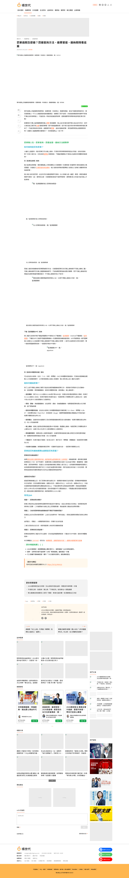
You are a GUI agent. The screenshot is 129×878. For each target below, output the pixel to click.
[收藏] (18, 126)
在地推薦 (35, 10)
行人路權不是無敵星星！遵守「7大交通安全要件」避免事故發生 (48, 554)
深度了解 (34, 721)
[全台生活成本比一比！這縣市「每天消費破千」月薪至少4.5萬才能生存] (52, 741)
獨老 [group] (44, 16)
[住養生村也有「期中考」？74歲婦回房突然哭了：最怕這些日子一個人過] (93, 689)
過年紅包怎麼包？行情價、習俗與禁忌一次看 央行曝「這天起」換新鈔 (52, 681)
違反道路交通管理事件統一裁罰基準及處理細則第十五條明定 (47, 459)
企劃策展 (77, 10)
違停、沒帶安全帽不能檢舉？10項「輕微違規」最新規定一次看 (48, 552)
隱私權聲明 (67, 869)
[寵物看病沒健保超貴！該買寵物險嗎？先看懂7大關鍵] (52, 763)
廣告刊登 (35, 856)
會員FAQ (35, 858)
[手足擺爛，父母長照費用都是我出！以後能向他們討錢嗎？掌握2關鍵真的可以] (93, 705)
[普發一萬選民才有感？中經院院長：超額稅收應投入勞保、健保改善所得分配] (93, 700)
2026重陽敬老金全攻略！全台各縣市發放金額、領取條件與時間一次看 (104, 677)
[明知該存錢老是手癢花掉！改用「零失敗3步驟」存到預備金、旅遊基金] (76, 763)
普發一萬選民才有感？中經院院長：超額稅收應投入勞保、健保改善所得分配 (104, 699)
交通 (50, 601)
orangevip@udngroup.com (31, 853)
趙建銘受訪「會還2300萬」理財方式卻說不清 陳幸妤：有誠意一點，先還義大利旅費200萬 (76, 752)
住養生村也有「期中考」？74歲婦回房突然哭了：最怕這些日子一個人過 (104, 688)
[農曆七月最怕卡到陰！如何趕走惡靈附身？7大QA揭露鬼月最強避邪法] (28, 741)
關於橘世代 (27, 856)
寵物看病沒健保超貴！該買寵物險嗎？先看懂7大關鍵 (52, 774)
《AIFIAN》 (35, 540)
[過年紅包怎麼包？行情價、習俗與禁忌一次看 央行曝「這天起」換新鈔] (52, 670)
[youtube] (105, 5)
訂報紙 (81, 869)
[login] (108, 5)
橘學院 (63, 10)
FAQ (41, 869)
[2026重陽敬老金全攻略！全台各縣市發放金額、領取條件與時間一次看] (93, 678)
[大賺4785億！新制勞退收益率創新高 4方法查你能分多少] (52, 648)
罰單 (39, 601)
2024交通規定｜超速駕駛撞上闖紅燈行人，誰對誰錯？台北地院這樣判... (51, 549)
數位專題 (70, 10)
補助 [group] (39, 16)
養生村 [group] (19, 16)
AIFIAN (30, 49)
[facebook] (99, 5)
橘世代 (19, 39)
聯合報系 (74, 869)
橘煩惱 (57, 10)
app (27, 601)
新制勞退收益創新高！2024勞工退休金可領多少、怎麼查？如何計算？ (28, 659)
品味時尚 (50, 10)
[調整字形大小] (18, 131)
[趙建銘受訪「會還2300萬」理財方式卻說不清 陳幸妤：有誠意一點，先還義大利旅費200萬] (76, 741)
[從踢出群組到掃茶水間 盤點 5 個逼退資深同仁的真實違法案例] (28, 763)
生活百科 (43, 10)
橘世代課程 (27, 858)
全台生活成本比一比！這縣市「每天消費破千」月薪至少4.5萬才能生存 (51, 752)
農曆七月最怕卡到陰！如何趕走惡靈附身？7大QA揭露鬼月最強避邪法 (28, 752)
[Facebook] (46, 618)
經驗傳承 (35, 39)
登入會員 (34, 861)
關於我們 (86, 869)
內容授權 (42, 856)
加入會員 (26, 861)
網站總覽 (93, 869)
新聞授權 (49, 869)
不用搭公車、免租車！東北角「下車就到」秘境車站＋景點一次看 (104, 683)
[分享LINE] (18, 115)
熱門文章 (93, 672)
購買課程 (95, 4)
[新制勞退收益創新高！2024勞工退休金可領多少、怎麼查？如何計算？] (28, 648)
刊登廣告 (35, 869)
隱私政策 (65, 861)
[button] (111, 5)
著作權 (61, 869)
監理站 (33, 601)
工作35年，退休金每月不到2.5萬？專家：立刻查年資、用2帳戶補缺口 (104, 710)
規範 (18, 827)
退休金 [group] (26, 16)
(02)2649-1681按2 (47, 853)
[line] (102, 5)
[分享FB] (18, 110)
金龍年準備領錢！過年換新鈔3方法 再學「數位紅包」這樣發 (27, 681)
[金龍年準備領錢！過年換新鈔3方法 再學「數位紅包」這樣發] (28, 670)
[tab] (51, 726)
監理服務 (66, 336)
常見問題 (49, 861)
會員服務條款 (57, 861)
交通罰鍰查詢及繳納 (43, 167)
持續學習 (28, 10)
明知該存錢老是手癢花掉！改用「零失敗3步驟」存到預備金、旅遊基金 (76, 774)
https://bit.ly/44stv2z (54, 564)
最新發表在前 (82, 833)
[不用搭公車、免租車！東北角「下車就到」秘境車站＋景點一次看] (93, 683)
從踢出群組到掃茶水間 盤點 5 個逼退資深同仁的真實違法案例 (28, 774)
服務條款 (56, 869)
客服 (44, 869)
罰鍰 (44, 601)
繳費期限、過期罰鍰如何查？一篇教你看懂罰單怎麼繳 (64, 540)
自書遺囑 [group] (33, 16)
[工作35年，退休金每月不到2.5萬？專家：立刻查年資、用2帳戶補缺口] (93, 710)
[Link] (42, 618)
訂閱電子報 (41, 861)
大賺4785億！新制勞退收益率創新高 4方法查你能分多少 (52, 659)
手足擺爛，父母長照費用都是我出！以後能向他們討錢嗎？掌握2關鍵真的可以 (104, 704)
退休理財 (20, 10)
